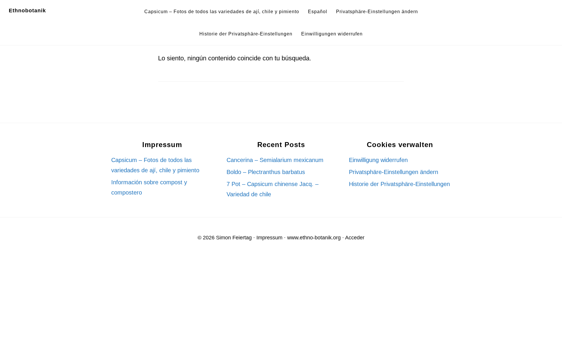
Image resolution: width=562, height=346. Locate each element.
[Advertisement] (175, 301)
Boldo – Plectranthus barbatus (266, 172)
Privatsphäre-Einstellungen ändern (393, 172)
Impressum (269, 238)
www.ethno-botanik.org (314, 238)
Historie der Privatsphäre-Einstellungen (399, 184)
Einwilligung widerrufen (378, 160)
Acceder (354, 238)
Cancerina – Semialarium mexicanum (275, 160)
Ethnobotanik (27, 10)
